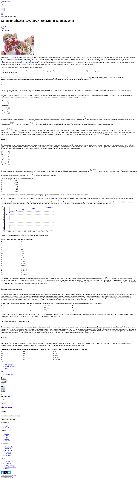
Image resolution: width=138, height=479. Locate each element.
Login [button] (2, 12)
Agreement (8, 453)
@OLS (8, 396)
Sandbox (7, 440)
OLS (2, 16)
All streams (7, 2)
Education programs (10, 467)
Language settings (6, 475)
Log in (6, 426)
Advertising (8, 463)
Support (14, 475)
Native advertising (10, 465)
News (6, 435)
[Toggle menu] (1, 2)
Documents (8, 452)
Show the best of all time (8, 419)
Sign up (7, 427)
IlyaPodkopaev (30, 62)
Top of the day (5, 416)
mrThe (22, 62)
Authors (7, 439)
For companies (9, 450)
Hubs (6, 437)
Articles (7, 434)
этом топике (15, 57)
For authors (8, 448)
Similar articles (15, 416)
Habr (11, 477)
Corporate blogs (9, 462)
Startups (7, 468)
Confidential (8, 455)
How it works (9, 447)
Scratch (3, 62)
